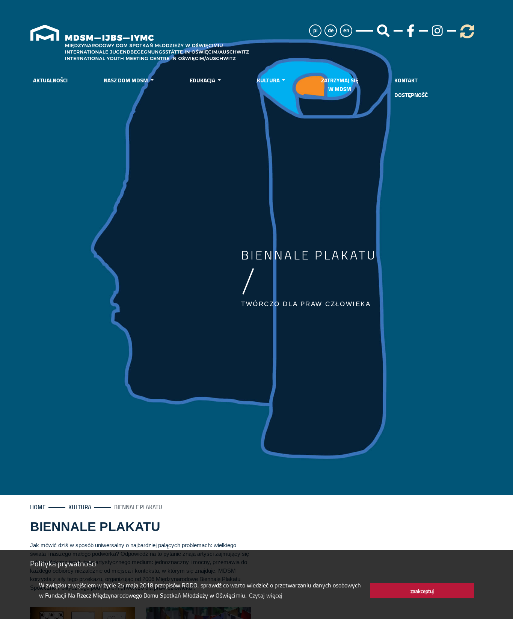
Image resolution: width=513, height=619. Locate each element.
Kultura (79, 507)
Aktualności (50, 80)
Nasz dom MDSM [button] (126, 80)
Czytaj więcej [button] (265, 595)
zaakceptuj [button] (422, 591)
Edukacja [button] (203, 80)
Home (37, 507)
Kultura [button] (269, 80)
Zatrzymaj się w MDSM (339, 84)
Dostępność (411, 95)
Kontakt (406, 80)
